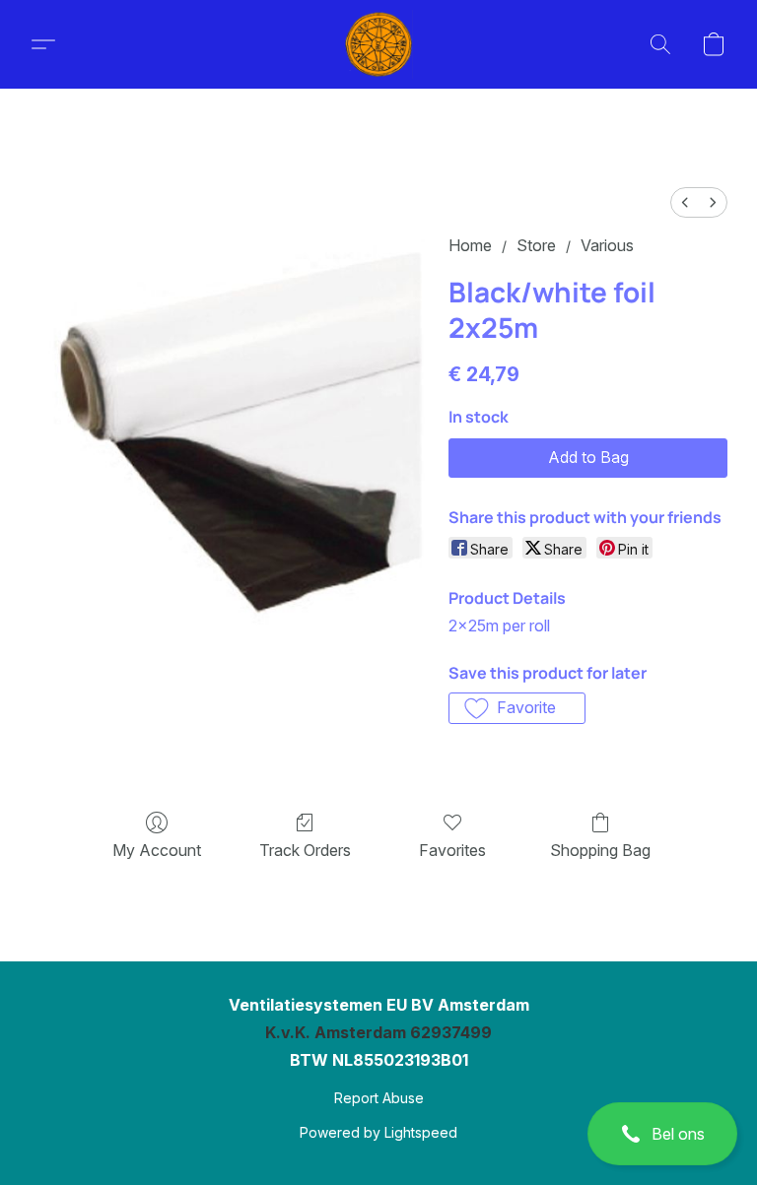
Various (607, 245)
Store (536, 245)
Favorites (452, 850)
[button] (662, 1133)
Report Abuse (379, 1097)
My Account (156, 850)
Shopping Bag (600, 850)
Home (470, 245)
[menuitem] (685, 202)
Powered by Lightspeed (378, 1132)
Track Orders (305, 850)
